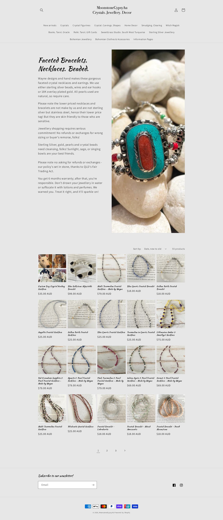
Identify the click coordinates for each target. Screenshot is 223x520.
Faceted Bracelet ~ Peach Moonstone (168, 428)
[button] (41, 10)
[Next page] (124, 450)
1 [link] (98, 450)
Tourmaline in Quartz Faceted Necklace (141, 334)
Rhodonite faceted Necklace (80, 426)
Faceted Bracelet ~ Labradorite (105, 428)
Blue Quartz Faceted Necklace (111, 332)
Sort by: (137, 248)
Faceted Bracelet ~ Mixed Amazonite (138, 428)
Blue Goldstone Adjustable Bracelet (80, 288)
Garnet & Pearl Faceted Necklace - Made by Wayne (169, 379)
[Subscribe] (93, 485)
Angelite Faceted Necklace (50, 332)
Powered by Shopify (122, 512)
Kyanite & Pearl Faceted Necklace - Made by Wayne (80, 379)
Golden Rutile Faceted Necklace (78, 334)
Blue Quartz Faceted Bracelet (140, 286)
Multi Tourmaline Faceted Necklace (50, 428)
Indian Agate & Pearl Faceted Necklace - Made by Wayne (140, 379)
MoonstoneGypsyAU (106, 512)
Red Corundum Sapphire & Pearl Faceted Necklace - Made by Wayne (50, 381)
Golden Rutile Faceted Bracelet (167, 288)
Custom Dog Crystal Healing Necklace (51, 288)
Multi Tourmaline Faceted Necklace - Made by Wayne (109, 288)
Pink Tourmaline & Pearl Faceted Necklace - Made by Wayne (110, 381)
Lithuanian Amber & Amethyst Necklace (166, 334)
